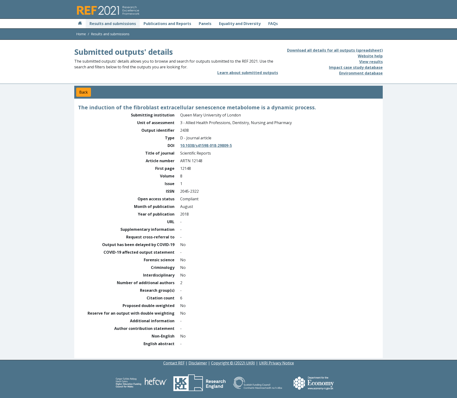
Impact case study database (356, 67)
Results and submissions (112, 23)
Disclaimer (198, 363)
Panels (205, 23)
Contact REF (173, 363)
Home (81, 34)
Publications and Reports (167, 23)
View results (371, 61)
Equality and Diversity (240, 23)
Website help (370, 56)
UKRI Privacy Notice (276, 363)
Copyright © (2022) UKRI (233, 363)
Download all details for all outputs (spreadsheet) (335, 50)
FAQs (273, 23)
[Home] (80, 23)
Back (83, 92)
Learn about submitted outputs (247, 72)
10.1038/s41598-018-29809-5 (206, 145)
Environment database (361, 73)
